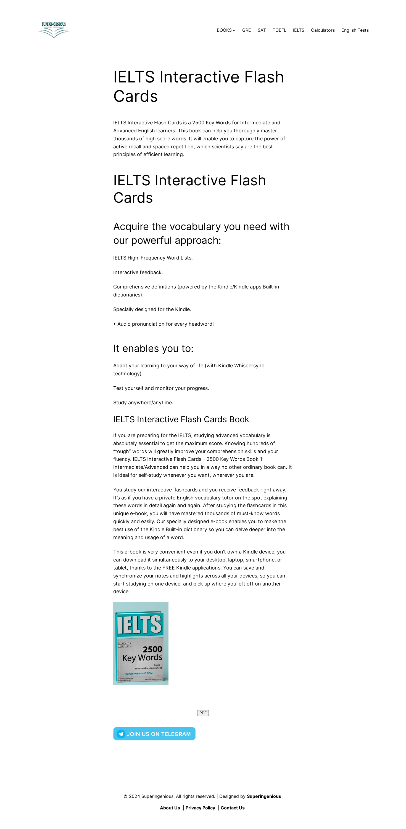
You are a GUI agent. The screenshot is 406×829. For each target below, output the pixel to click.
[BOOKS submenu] (234, 30)
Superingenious (264, 796)
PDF (203, 713)
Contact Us (233, 808)
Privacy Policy (200, 808)
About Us (170, 808)
